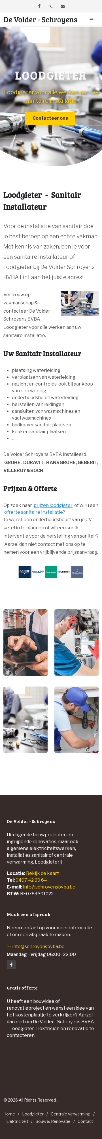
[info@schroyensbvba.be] (62, 6)
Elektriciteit (17, 1121)
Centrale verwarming (70, 1113)
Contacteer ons (50, 118)
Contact (85, 1121)
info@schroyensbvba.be (49, 887)
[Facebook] (39, 6)
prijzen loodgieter (53, 505)
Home (9, 1113)
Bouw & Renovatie (53, 1121)
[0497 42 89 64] (51, 6)
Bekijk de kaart (42, 873)
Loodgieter (33, 1113)
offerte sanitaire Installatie (33, 512)
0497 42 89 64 (31, 880)
